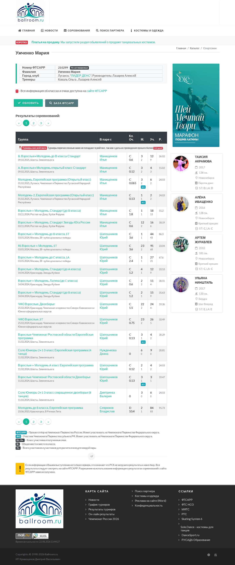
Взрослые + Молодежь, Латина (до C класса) (48, 280)
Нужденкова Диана (108, 351)
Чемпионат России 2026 (103, 518)
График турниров (99, 504)
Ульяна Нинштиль (204, 280)
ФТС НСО (188, 504)
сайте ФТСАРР (97, 91)
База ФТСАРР (63, 103)
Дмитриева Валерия (107, 394)
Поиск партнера (145, 491)
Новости (93, 499)
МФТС (185, 509)
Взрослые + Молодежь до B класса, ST (43, 234)
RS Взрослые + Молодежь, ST (37, 245)
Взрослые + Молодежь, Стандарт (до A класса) (49, 269)
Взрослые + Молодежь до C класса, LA (43, 257)
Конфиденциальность (149, 505)
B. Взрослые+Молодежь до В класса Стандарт (49, 156)
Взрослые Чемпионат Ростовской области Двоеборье (54, 377)
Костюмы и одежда (147, 496)
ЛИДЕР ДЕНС (80, 75)
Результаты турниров (101, 509)
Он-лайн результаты (101, 514)
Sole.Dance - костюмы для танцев (197, 528)
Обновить (30, 102)
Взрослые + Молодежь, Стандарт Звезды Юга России (54, 222)
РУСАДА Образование (196, 539)
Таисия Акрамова (203, 159)
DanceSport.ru (190, 535)
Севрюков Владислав (107, 409)
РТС (184, 514)
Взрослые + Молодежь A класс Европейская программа (55, 365)
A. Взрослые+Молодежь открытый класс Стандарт (52, 167)
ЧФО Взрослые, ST (30, 319)
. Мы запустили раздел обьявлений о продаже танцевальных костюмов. (94, 42)
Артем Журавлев (203, 240)
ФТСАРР (187, 499)
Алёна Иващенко (204, 199)
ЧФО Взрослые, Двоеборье (36, 304)
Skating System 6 (192, 518)
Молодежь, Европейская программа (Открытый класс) (54, 179)
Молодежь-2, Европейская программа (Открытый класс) (56, 195)
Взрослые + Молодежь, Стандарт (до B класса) (49, 210)
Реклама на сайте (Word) (150, 500)
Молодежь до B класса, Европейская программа (50, 407)
